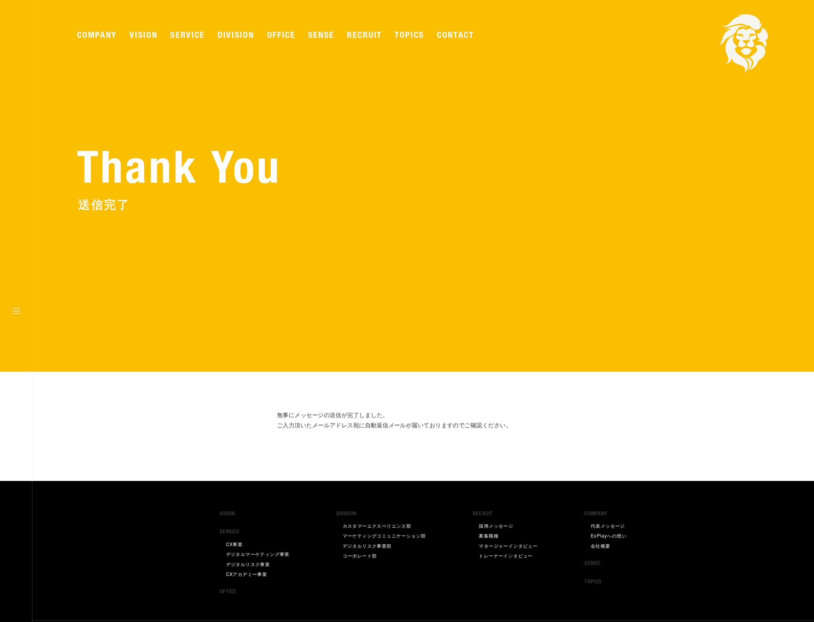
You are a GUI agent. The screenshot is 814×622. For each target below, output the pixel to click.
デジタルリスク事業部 (367, 547)
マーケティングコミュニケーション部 (384, 537)
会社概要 (600, 547)
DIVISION (235, 36)
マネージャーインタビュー (508, 547)
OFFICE (281, 36)
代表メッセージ (608, 527)
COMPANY (97, 36)
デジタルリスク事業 (248, 565)
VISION (143, 36)
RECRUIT (364, 36)
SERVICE (187, 36)
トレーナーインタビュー (506, 557)
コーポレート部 (360, 557)
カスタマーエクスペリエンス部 (377, 527)
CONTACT (455, 36)
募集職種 (489, 537)
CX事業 (234, 545)
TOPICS (409, 36)
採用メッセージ (496, 527)
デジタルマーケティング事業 (258, 555)
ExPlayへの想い (609, 537)
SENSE (321, 36)
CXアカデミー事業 (246, 575)
